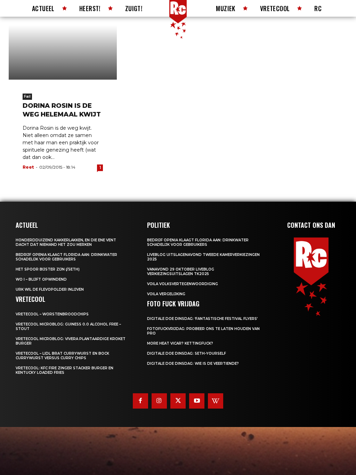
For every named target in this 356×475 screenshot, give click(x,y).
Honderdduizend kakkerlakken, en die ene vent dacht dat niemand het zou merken (66, 242)
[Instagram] (159, 401)
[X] (178, 401)
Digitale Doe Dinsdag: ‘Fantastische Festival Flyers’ (202, 318)
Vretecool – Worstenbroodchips (52, 314)
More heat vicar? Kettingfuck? (180, 343)
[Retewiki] (215, 401)
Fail (27, 96)
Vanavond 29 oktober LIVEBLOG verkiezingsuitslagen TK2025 (180, 271)
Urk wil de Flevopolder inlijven (50, 289)
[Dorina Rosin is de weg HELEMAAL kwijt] (63, 52)
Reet (28, 167)
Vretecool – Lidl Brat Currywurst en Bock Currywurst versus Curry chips (62, 355)
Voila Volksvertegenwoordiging (182, 284)
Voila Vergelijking (166, 294)
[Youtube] (196, 401)
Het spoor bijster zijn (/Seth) (48, 269)
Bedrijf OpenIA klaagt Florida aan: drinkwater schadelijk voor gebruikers (66, 256)
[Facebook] (140, 401)
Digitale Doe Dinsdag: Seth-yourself (186, 353)
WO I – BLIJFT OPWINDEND (41, 279)
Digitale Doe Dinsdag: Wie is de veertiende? (193, 363)
